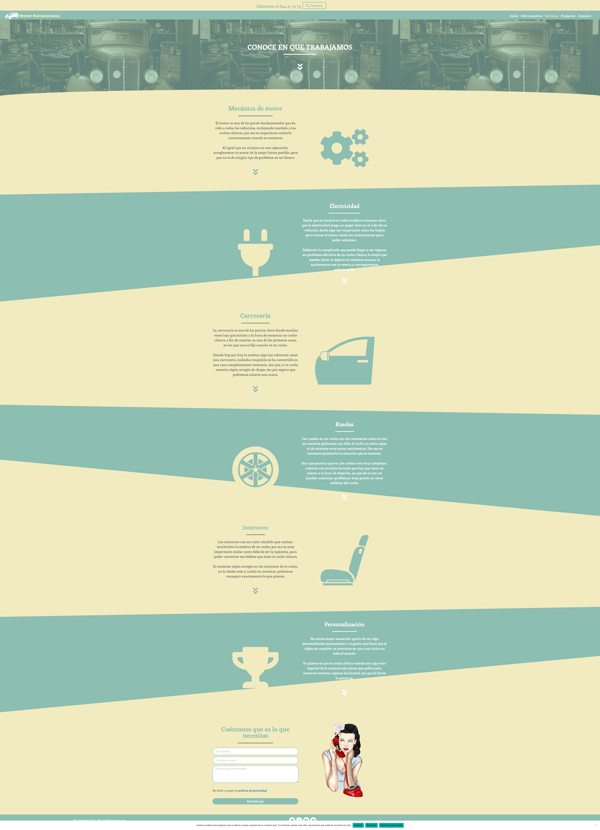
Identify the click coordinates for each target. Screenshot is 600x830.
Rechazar (371, 825)
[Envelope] (292, 820)
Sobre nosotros (531, 16)
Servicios (551, 16)
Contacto (584, 16)
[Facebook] (313, 820)
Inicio (514, 16)
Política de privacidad (391, 825)
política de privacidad (252, 790)
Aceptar (358, 825)
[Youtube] (306, 820)
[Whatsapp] (299, 820)
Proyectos (568, 16)
